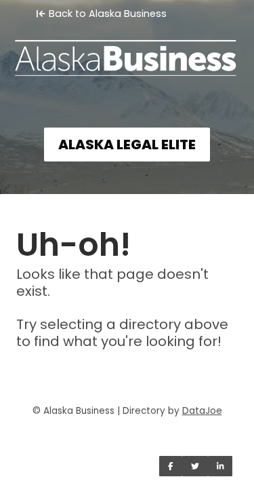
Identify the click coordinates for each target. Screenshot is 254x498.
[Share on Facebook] (170, 466)
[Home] (127, 51)
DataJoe (202, 410)
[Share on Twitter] (195, 466)
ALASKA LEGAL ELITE (127, 144)
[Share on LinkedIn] (220, 466)
